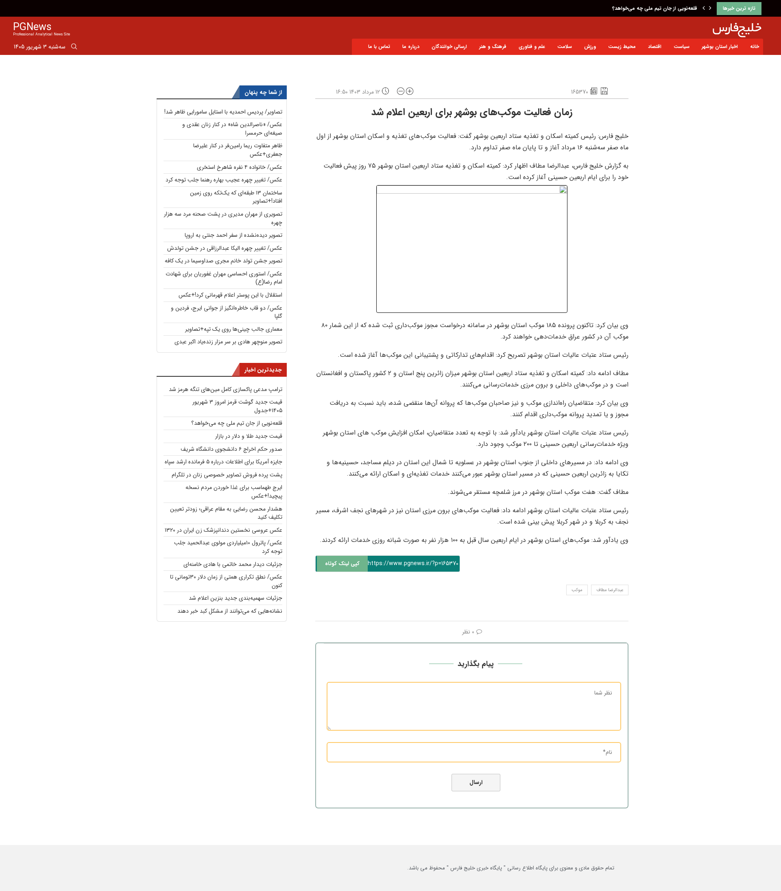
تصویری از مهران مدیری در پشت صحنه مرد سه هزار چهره (223, 218)
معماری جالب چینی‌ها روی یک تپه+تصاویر (233, 329)
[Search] (74, 48)
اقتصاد (654, 46)
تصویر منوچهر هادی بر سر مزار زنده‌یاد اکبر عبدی (228, 341)
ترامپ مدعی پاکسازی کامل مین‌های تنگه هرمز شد (225, 389)
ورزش (590, 46)
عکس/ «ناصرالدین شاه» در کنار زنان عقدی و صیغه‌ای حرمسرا (232, 129)
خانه (754, 46)
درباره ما (410, 46)
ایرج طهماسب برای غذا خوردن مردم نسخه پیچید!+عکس (233, 491)
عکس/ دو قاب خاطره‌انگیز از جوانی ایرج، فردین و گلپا (226, 312)
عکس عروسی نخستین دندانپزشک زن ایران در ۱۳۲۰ (223, 530)
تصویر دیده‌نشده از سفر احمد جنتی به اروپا (233, 235)
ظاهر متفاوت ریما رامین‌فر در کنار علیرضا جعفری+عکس (237, 150)
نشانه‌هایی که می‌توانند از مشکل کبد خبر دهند (229, 611)
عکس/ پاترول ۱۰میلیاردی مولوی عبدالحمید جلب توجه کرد (228, 547)
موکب (577, 590)
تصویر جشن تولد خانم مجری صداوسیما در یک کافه (223, 260)
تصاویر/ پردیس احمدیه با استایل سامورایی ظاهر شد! (223, 111)
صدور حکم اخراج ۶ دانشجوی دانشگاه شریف (231, 449)
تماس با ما (379, 46)
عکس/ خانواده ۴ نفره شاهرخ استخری (239, 167)
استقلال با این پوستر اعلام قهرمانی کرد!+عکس (230, 294)
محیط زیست (622, 46)
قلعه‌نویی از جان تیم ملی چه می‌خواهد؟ (654, 8)
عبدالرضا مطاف (609, 590)
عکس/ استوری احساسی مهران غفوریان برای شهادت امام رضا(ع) (224, 278)
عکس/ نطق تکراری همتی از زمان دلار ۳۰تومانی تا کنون (226, 581)
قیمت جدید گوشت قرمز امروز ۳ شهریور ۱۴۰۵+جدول (237, 406)
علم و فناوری (532, 46)
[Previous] (703, 8)
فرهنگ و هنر (492, 46)
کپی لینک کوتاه (342, 563)
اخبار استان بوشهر (720, 46)
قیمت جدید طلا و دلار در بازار (248, 436)
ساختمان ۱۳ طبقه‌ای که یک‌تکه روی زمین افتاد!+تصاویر (236, 197)
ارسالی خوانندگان (449, 46)
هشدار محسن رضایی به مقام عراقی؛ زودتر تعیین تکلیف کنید (226, 513)
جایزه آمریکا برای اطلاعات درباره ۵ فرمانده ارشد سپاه (223, 461)
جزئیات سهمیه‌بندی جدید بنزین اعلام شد (235, 598)
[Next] (710, 8)
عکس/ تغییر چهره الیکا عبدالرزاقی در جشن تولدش (224, 248)
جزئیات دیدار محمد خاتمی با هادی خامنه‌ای (232, 564)
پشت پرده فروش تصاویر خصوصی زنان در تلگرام (227, 474)
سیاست (681, 46)
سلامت (564, 46)
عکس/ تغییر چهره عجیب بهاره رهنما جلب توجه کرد (224, 179)
